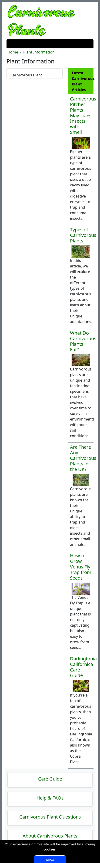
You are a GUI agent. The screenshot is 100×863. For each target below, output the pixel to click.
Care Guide (50, 779)
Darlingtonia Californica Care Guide (83, 667)
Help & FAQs (50, 798)
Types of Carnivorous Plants (83, 235)
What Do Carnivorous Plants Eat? (83, 341)
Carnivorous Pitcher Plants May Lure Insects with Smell (83, 115)
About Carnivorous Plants (50, 836)
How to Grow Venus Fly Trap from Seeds (80, 566)
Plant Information (39, 52)
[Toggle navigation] (13, 43)
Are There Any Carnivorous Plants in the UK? (83, 458)
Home (12, 52)
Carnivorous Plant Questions (50, 817)
